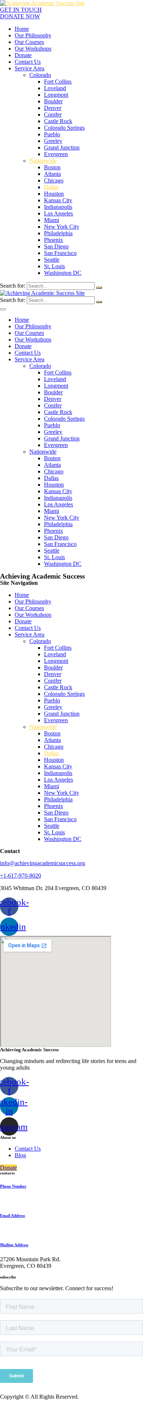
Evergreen (56, 154)
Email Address (12, 1215)
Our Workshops (33, 48)
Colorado (40, 75)
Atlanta (52, 174)
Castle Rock (58, 121)
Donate (23, 55)
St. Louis (54, 266)
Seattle (51, 260)
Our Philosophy (33, 35)
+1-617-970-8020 (20, 875)
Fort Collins (58, 81)
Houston (54, 194)
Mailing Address (14, 1245)
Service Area (29, 68)
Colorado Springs (64, 128)
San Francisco (60, 253)
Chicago (53, 180)
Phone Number (13, 1186)
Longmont (56, 95)
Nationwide (42, 161)
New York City (61, 227)
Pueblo (52, 134)
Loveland (55, 88)
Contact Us (28, 62)
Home (22, 29)
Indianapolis (58, 207)
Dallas (51, 187)
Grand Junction (62, 147)
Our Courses (29, 42)
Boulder (53, 101)
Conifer (53, 114)
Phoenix (53, 240)
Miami (51, 220)
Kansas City (58, 200)
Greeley (53, 141)
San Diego (56, 246)
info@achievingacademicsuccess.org (42, 863)
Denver (52, 108)
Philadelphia (58, 233)
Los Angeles (58, 213)
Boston (52, 167)
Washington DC (62, 273)
